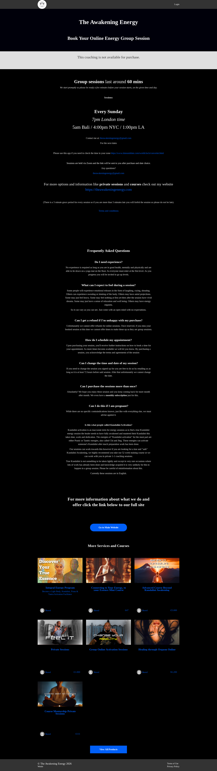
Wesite (40, 766)
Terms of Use (172, 763)
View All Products (108, 749)
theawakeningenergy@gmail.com (115, 138)
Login (176, 4)
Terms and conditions (109, 211)
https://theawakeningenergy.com (108, 189)
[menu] (175, 4)
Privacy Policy (173, 766)
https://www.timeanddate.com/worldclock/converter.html (137, 153)
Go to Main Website (108, 527)
